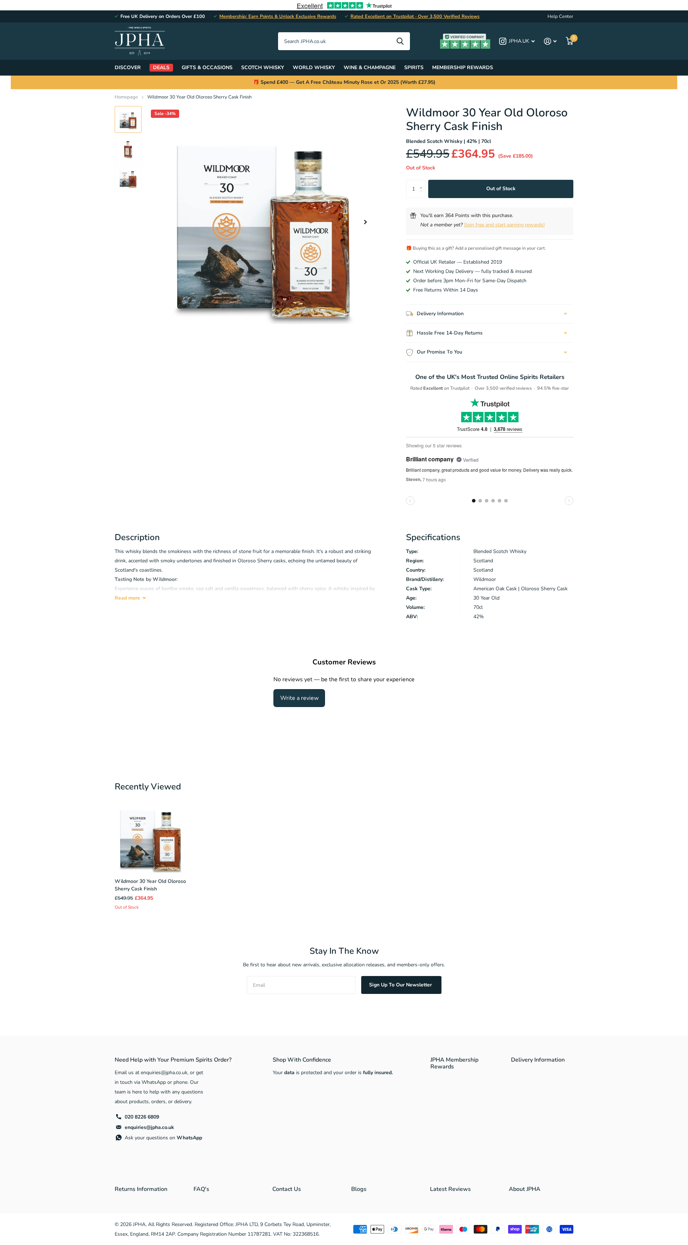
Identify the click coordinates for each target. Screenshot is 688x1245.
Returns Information (141, 1189)
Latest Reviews (450, 1189)
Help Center (560, 16)
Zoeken (400, 41)
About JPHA (524, 1189)
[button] (365, 222)
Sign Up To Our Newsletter (401, 984)
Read (127, 598)
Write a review (299, 698)
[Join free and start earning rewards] (504, 224)
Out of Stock (501, 188)
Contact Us (286, 1189)
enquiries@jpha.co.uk (149, 1127)
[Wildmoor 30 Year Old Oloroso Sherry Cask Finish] (150, 837)
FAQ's (201, 1189)
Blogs (359, 1189)
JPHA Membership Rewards (454, 1063)
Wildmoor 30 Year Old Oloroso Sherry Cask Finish (150, 885)
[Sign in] (550, 41)
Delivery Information (538, 1060)
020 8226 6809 (142, 1117)
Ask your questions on (163, 1137)
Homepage (126, 97)
